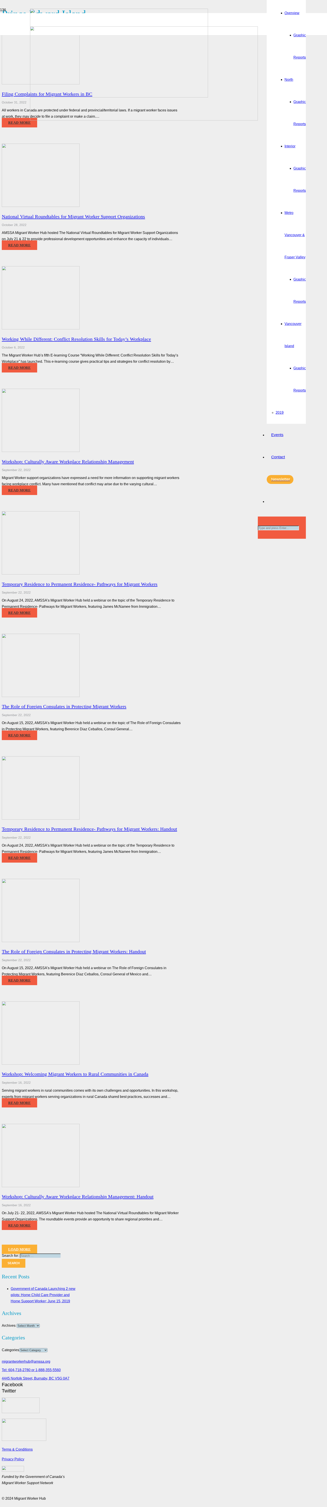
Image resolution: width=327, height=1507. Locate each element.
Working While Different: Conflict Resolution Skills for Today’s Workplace (76, 339)
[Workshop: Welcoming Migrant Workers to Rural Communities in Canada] (41, 1063)
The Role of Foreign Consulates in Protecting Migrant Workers (64, 706)
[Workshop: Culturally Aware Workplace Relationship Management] (41, 451)
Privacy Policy (13, 1459)
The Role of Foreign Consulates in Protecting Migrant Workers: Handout (74, 951)
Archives (9, 1325)
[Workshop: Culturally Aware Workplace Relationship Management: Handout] (41, 1186)
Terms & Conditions (17, 1449)
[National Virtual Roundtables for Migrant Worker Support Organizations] (41, 206)
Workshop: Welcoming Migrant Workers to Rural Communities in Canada (75, 1074)
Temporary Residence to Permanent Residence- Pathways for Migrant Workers (79, 584)
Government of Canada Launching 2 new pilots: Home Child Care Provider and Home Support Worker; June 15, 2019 (43, 1295)
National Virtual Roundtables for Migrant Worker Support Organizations (73, 216)
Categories (10, 1350)
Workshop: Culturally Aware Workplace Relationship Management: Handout (77, 1196)
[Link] (144, 119)
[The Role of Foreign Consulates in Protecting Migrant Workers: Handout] (41, 941)
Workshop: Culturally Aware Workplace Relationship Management (68, 461)
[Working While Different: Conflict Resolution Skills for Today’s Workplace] (41, 328)
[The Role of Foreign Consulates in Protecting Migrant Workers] (41, 696)
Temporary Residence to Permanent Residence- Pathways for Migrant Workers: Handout (89, 829)
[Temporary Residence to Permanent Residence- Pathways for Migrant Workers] (41, 573)
